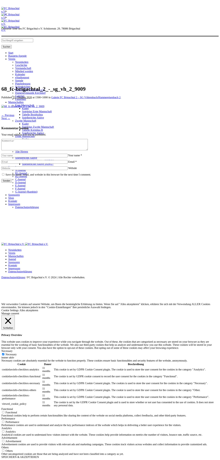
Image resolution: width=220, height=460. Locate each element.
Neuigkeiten (14, 249)
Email (72, 161)
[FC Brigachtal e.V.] (24, 244)
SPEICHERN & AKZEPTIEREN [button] (20, 457)
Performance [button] (8, 418)
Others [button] (5, 447)
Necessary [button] (7, 351)
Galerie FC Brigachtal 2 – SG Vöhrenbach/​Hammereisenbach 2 (85, 97)
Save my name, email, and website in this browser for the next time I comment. (48, 174)
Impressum (14, 268)
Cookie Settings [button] (10, 310)
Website (72, 168)
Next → (5, 118)
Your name (75, 155)
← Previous (7, 115)
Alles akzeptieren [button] (28, 310)
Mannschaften (16, 256)
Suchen (6, 46)
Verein (11, 253)
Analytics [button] (6, 428)
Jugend (12, 259)
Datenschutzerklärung (20, 271)
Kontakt (12, 265)
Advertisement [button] (9, 437)
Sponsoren (14, 262)
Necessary (11, 354)
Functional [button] (7, 408)
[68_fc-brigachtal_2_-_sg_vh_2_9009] (22, 106)
